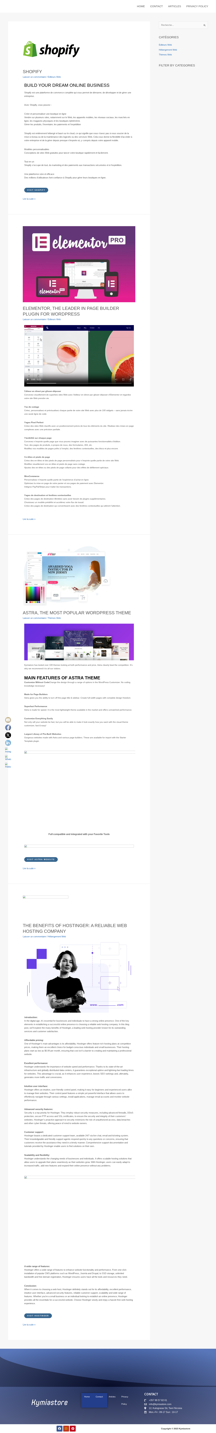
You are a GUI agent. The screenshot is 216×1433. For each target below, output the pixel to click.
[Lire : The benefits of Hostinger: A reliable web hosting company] (45, 907)
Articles (174, 6)
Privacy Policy (197, 6)
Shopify (32, 71)
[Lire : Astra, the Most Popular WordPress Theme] (67, 576)
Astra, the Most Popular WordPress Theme (77, 612)
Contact (156, 6)
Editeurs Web (54, 77)
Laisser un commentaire (34, 77)
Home (141, 6)
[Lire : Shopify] (51, 49)
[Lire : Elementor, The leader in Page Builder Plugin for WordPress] (79, 264)
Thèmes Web (54, 618)
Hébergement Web (57, 936)
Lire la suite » (29, 198)
